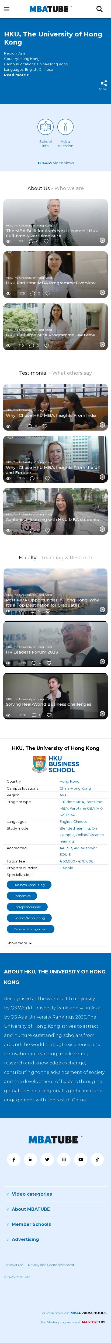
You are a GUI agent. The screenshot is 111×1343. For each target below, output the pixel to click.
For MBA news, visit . (73, 1313)
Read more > (16, 75)
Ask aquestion (65, 143)
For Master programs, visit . (74, 1322)
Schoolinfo (45, 143)
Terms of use (13, 1265)
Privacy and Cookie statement (51, 1265)
